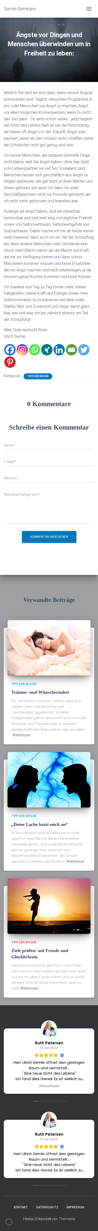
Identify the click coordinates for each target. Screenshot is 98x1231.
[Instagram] (22, 349)
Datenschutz (47, 1207)
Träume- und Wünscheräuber (40, 692)
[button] (9, 1222)
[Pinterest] (10, 362)
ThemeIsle (67, 1219)
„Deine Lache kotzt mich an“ (39, 824)
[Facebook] (10, 349)
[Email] (71, 349)
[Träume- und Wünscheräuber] (49, 648)
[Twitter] (83, 349)
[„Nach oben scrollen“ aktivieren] (88, 1221)
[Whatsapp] (34, 349)
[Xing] (47, 349)
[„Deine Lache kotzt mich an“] (49, 779)
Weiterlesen (22, 735)
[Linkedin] (59, 349)
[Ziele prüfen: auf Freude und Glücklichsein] (49, 906)
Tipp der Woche (38, 376)
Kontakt (21, 1207)
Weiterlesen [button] (49, 1086)
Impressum (75, 1207)
